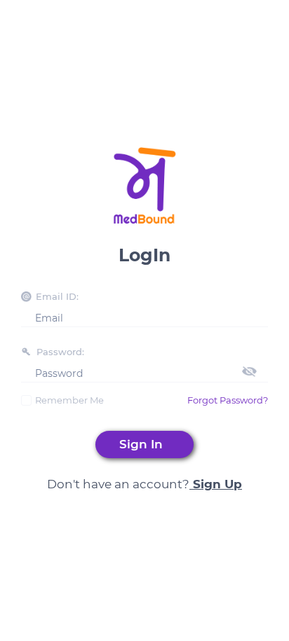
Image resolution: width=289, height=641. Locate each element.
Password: (60, 351)
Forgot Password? (227, 400)
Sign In (144, 444)
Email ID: (57, 296)
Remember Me (69, 400)
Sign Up (215, 484)
